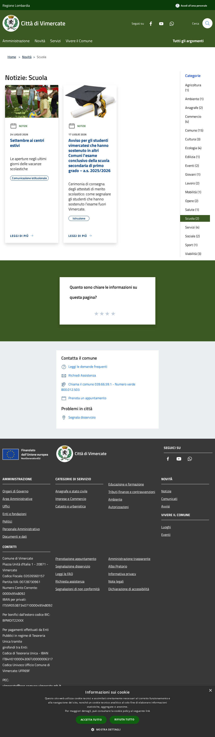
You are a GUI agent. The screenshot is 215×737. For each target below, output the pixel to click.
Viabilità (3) (193, 253)
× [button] (210, 690)
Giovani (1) (192, 174)
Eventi (165, 534)
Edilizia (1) (192, 156)
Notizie (23, 126)
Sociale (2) (192, 236)
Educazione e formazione (126, 484)
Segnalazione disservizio (72, 566)
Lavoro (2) (192, 183)
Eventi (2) (192, 165)
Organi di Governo (15, 491)
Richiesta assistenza (69, 581)
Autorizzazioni (118, 506)
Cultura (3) (192, 139)
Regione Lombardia (16, 5)
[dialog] (107, 711)
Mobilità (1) (193, 191)
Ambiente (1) (194, 98)
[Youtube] (159, 23)
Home (12, 56)
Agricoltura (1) (193, 87)
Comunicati (169, 498)
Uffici (6, 506)
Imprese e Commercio (70, 498)
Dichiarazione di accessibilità (128, 588)
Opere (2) (191, 200)
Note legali (116, 581)
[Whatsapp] (170, 23)
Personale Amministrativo (21, 528)
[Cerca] (207, 23)
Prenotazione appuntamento (75, 558)
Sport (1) (191, 244)
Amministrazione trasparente (129, 558)
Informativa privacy (122, 573)
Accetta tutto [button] (91, 719)
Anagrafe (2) (194, 107)
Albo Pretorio (117, 566)
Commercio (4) (193, 119)
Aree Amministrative (17, 498)
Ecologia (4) (193, 147)
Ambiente (115, 499)
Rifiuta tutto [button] (124, 719)
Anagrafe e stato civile (71, 491)
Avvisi (165, 506)
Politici (7, 521)
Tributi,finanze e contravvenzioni (131, 491)
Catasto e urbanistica (70, 506)
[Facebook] (149, 23)
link (148, 711)
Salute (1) (192, 209)
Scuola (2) (192, 218)
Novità (26, 56)
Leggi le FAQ (64, 573)
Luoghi (166, 527)
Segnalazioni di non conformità (77, 588)
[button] (107, 729)
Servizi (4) (192, 227)
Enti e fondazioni (14, 513)
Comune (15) (194, 130)
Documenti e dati (15, 536)
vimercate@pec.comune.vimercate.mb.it (32, 685)
